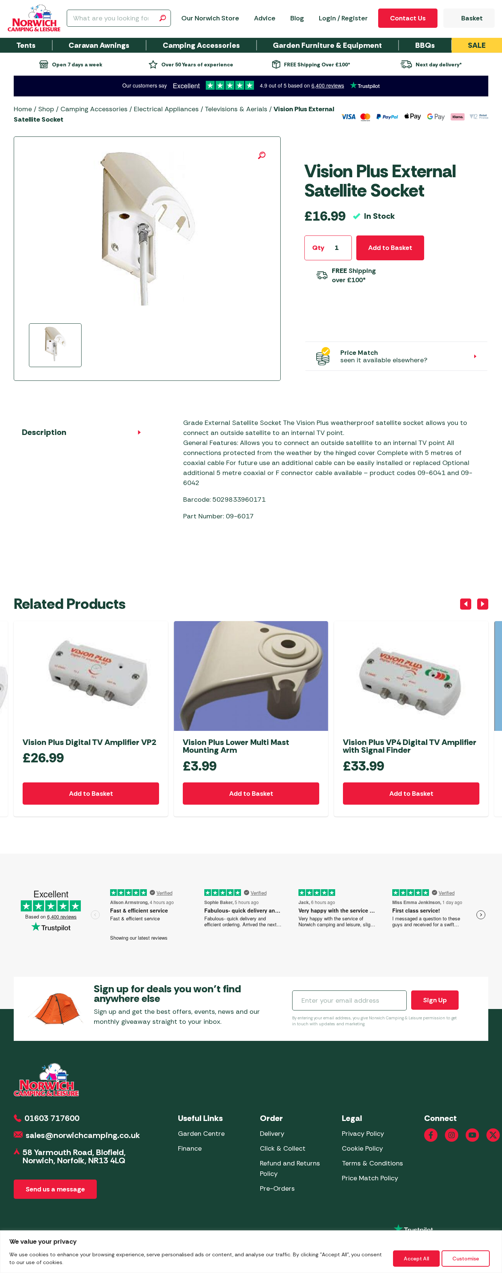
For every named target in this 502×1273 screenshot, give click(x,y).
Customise (465, 1258)
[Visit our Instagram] (451, 1135)
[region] (251, 1251)
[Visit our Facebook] (430, 1135)
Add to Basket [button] (91, 793)
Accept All (416, 1258)
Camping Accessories (94, 109)
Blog (297, 18)
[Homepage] (34, 18)
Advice (264, 18)
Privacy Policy (363, 1133)
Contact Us (408, 18)
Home (23, 109)
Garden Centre (201, 1133)
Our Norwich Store (210, 18)
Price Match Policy (370, 1178)
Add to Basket (390, 247)
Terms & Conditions (372, 1163)
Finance (190, 1148)
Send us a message (55, 1189)
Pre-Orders (277, 1188)
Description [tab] (44, 432)
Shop (46, 109)
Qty (318, 247)
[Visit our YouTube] (472, 1135)
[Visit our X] (493, 1135)
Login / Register (343, 18)
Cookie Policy (362, 1148)
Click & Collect (283, 1148)
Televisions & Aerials (236, 109)
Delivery (272, 1133)
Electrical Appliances (166, 109)
